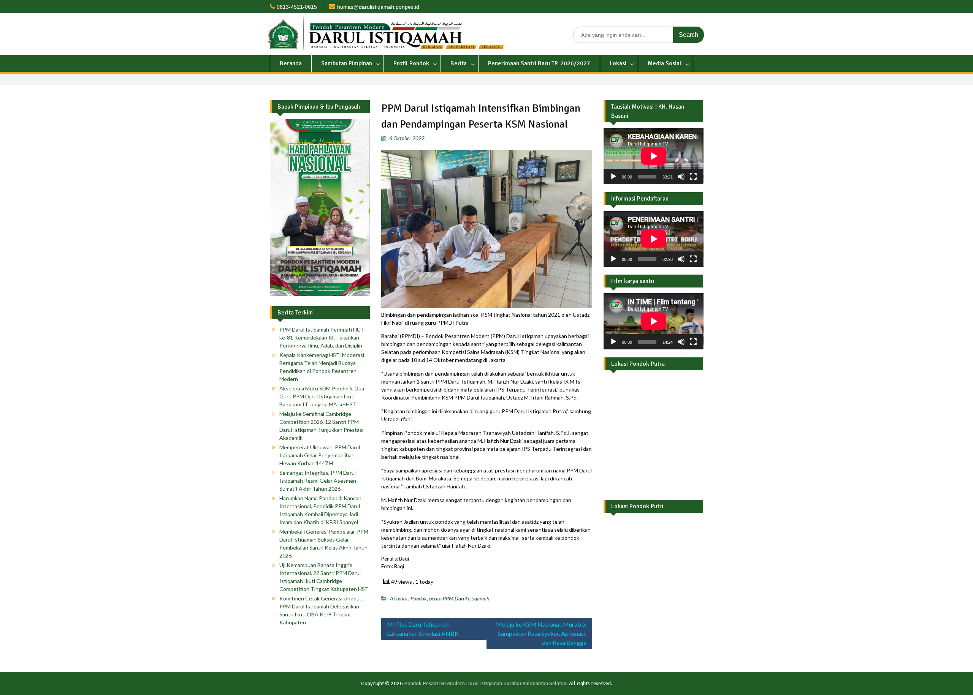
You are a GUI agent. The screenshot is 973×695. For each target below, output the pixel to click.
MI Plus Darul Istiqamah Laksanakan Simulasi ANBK (423, 629)
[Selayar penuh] (693, 176)
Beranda (291, 63)
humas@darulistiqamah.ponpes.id (378, 7)
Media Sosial (664, 63)
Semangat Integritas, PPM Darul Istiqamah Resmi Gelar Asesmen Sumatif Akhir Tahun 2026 (317, 480)
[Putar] (613, 176)
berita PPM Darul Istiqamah (459, 598)
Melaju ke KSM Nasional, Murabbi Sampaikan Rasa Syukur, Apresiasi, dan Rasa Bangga (541, 633)
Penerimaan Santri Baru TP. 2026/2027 (539, 63)
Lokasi (618, 63)
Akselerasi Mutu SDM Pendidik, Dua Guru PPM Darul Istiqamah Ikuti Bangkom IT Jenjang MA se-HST (321, 396)
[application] (654, 156)
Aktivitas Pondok (408, 598)
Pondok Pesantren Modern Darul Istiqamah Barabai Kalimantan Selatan (485, 683)
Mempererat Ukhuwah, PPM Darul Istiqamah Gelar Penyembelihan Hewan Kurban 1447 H (319, 455)
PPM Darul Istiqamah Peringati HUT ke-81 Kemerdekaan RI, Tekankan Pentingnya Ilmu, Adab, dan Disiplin (321, 337)
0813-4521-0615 (297, 7)
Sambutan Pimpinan (346, 63)
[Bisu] (681, 176)
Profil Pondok (411, 63)
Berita (458, 63)
